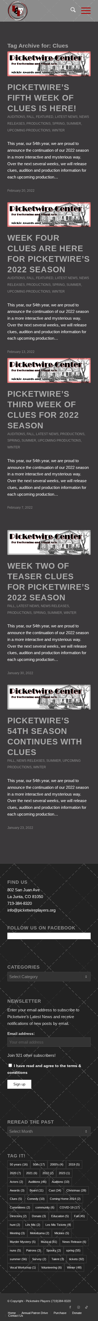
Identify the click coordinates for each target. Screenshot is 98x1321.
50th (39, 1164)
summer (18, 1259)
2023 (64, 1173)
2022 (48, 1173)
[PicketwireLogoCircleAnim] (40, 11)
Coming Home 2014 (65, 1198)
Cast (55, 1190)
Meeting (17, 1233)
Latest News (66, 117)
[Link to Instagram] (78, 1307)
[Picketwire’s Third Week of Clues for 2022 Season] (49, 370)
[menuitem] (70, 11)
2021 (31, 1173)
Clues (16, 1198)
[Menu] (83, 11)
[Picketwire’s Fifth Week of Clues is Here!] (49, 63)
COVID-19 (70, 1207)
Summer (73, 123)
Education (60, 1216)
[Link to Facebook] (70, 1307)
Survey (39, 1259)
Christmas (76, 1190)
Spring (58, 123)
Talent (57, 1259)
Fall (30, 117)
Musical (49, 1241)
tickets (76, 1259)
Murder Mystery (23, 1241)
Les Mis (32, 1224)
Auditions (16, 117)
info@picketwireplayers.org (31, 910)
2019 (74, 1164)
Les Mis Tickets (58, 1224)
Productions (38, 123)
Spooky (53, 1250)
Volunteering (51, 1267)
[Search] (70, 11)
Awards (17, 1190)
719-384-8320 (19, 903)
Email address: (21, 1034)
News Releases (55, 606)
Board (37, 1190)
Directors (18, 1216)
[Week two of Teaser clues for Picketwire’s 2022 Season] (49, 542)
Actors (16, 1181)
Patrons (33, 1250)
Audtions (60, 1181)
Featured (44, 117)
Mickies (61, 1233)
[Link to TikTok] (86, 1307)
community (44, 1207)
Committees (20, 1207)
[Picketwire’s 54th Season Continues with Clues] (49, 697)
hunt (15, 1224)
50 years (19, 1164)
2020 (15, 1173)
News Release (74, 1241)
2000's (56, 1164)
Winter (58, 130)
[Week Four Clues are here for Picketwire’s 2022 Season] (49, 214)
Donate (39, 1216)
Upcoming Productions (28, 130)
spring (73, 1250)
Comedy (36, 1198)
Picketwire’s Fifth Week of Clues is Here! (41, 98)
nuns (15, 1250)
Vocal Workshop (23, 1267)
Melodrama (39, 1233)
